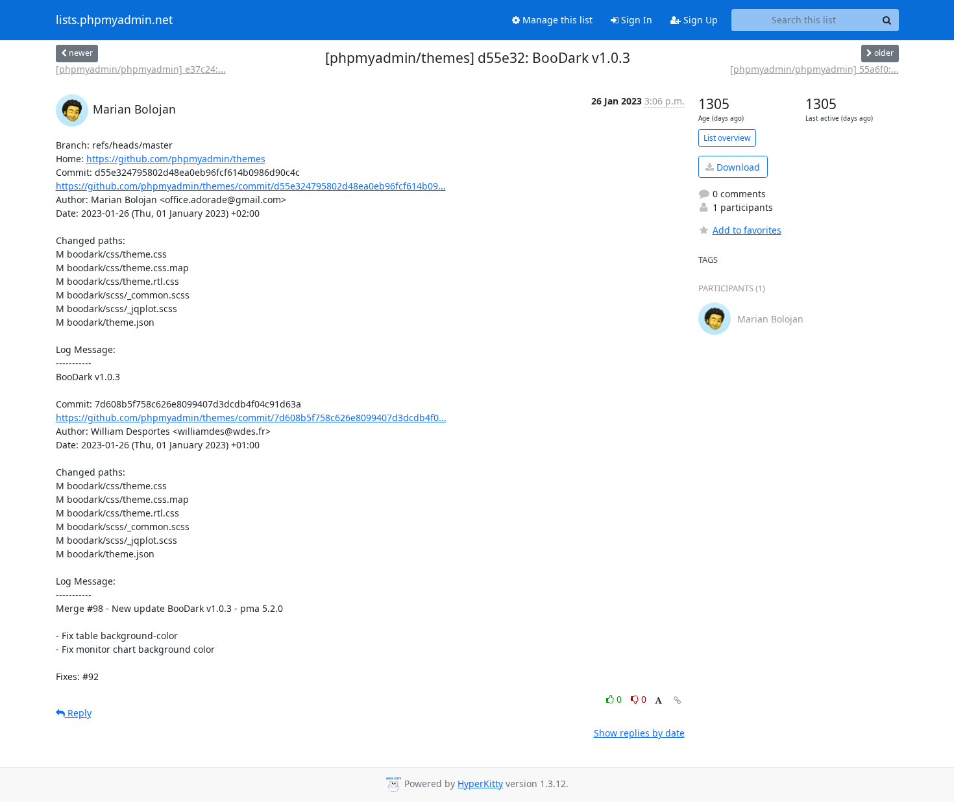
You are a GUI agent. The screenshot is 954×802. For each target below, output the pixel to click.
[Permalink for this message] (677, 700)
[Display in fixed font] (658, 701)
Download (737, 167)
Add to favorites (747, 230)
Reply (78, 713)
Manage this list (556, 20)
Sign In (635, 20)
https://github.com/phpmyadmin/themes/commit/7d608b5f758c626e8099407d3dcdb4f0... (251, 417)
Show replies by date (639, 733)
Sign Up (699, 20)
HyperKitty (480, 783)
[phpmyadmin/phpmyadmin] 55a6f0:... (814, 69)
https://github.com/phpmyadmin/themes (175, 158)
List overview (727, 137)
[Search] (887, 20)
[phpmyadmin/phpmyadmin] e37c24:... (141, 69)
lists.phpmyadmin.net (114, 20)
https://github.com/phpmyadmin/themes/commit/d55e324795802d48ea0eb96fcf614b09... (251, 186)
